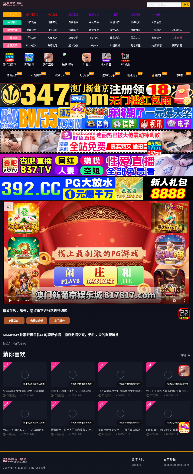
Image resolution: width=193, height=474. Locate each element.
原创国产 (115, 22)
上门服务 (59, 320)
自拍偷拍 (73, 22)
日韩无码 (136, 22)
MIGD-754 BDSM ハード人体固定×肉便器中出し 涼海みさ (36, 429)
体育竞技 (12, 75)
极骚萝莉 (73, 37)
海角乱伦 (52, 45)
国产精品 (32, 22)
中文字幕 (94, 22)
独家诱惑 (115, 37)
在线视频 (12, 37)
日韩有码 (52, 22)
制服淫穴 (32, 30)
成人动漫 (73, 45)
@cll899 (136, 464)
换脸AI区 (135, 30)
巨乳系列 (20, 343)
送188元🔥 (108, 75)
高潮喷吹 (156, 37)
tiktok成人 (31, 45)
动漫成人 (177, 30)
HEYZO (94, 37)
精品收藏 (12, 30)
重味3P (32, 37)
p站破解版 (156, 45)
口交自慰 (52, 30)
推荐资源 (12, 45)
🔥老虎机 (156, 75)
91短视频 (115, 45)
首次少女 (136, 37)
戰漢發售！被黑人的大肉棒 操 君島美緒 (74, 429)
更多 (183, 355)
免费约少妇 (36, 320)
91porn (94, 45)
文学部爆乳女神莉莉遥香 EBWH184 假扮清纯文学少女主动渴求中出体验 (45, 390)
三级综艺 (156, 30)
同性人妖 (115, 30)
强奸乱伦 (73, 30)
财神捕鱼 (181, 75)
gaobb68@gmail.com (176, 464)
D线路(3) (14, 320)
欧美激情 (156, 22)
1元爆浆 (84, 75)
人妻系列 (52, 37)
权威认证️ (60, 75)
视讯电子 (132, 75)
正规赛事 (36, 75)
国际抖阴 (177, 45)
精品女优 (94, 30)
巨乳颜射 (177, 37)
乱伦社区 (136, 45)
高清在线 (12, 22)
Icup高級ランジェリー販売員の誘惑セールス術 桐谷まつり (132, 429)
